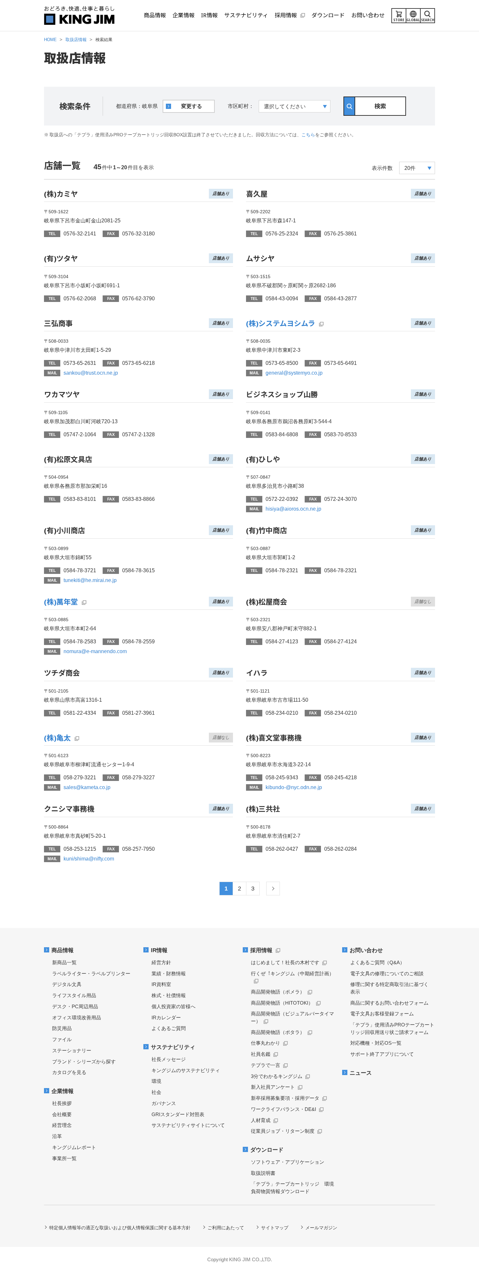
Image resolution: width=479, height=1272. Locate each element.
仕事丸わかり (265, 1043)
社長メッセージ (169, 1059)
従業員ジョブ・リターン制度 (282, 1131)
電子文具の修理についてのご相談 (387, 973)
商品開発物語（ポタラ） (278, 1032)
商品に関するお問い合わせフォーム (389, 1003)
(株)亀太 (57, 737)
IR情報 (159, 950)
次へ (273, 888)
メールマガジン (321, 1227)
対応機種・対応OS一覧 (375, 1043)
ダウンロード (266, 1150)
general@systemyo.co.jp (294, 373)
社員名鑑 (260, 1054)
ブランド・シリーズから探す (84, 1061)
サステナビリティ (173, 1047)
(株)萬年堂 (61, 601)
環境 (156, 1081)
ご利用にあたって (226, 1227)
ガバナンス (164, 1103)
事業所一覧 (64, 1158)
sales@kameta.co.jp (87, 787)
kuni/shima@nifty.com (89, 858)
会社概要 (62, 1114)
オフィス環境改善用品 (76, 1017)
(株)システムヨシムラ (280, 323)
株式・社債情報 (169, 995)
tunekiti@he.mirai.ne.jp (90, 580)
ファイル (62, 1039)
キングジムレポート (74, 1147)
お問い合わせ (366, 950)
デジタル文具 (66, 984)
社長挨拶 (62, 1103)
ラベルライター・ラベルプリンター (91, 973)
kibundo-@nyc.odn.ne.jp (294, 787)
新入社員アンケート (273, 1087)
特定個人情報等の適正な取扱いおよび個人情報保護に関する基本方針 (120, 1227)
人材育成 (260, 1120)
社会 (156, 1092)
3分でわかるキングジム (276, 1076)
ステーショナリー (71, 1050)
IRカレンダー (166, 1017)
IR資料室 (161, 984)
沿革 (57, 1136)
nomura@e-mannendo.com (95, 651)
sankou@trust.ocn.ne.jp (91, 373)
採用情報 (261, 950)
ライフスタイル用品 (74, 995)
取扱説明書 (263, 1173)
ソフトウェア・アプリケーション (287, 1162)
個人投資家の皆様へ (174, 1006)
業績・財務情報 (169, 973)
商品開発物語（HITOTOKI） (282, 1003)
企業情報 (62, 1091)
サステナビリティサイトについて (188, 1125)
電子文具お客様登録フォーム (382, 1013)
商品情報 (62, 950)
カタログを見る (69, 1072)
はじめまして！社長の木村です (285, 962)
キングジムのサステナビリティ (186, 1070)
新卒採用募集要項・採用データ (285, 1098)
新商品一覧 (64, 962)
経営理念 (62, 1125)
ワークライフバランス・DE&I (283, 1109)
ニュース (361, 1073)
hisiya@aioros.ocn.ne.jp (293, 509)
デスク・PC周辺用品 (75, 1006)
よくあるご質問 (169, 1028)
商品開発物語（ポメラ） (278, 992)
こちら (308, 134)
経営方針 (161, 962)
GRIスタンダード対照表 (178, 1114)
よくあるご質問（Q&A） (377, 962)
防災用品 (62, 1028)
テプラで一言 (265, 1065)
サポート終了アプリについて (382, 1054)
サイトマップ (274, 1227)
